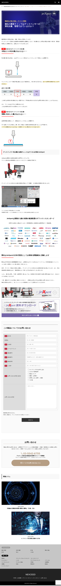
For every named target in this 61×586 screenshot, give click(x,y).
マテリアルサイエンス (35, 560)
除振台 (46, 564)
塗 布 (3, 552)
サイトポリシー (36, 578)
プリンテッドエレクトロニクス (22, 558)
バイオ (17, 560)
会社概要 (19, 578)
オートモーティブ (34, 558)
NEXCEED (31, 574)
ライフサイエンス (5, 562)
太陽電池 (47, 562)
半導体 (31, 562)
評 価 (31, 550)
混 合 (17, 552)
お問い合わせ (44, 578)
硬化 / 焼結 (47, 550)
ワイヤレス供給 (19, 562)
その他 (31, 552)
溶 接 (17, 564)
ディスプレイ (4, 560)
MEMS (3, 558)
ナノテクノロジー (5, 565)
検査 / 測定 (4, 550)
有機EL (3, 564)
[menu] (58, 2)
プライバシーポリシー (27, 578)
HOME (14, 578)
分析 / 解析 (18, 550)
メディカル (47, 560)
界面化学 (32, 564)
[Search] (55, 2)
